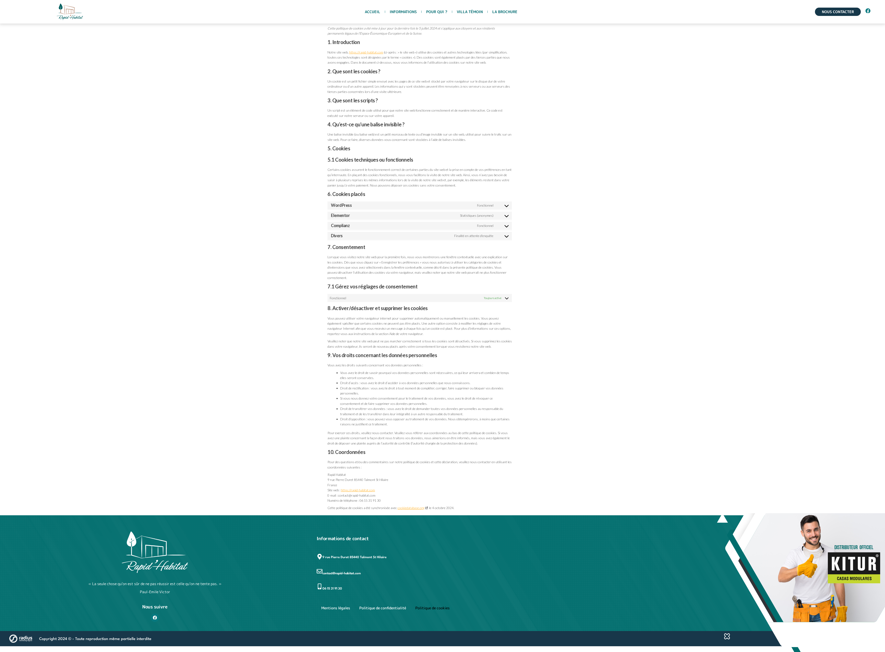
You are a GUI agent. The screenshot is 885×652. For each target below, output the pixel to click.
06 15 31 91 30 (332, 588)
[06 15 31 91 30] (319, 586)
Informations (403, 11)
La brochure (504, 11)
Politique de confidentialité (382, 608)
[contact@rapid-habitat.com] (319, 571)
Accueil (372, 11)
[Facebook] (155, 617)
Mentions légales (335, 608)
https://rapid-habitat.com (366, 52)
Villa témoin (470, 11)
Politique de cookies (432, 608)
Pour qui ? (436, 11)
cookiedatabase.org (411, 508)
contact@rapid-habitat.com (341, 573)
